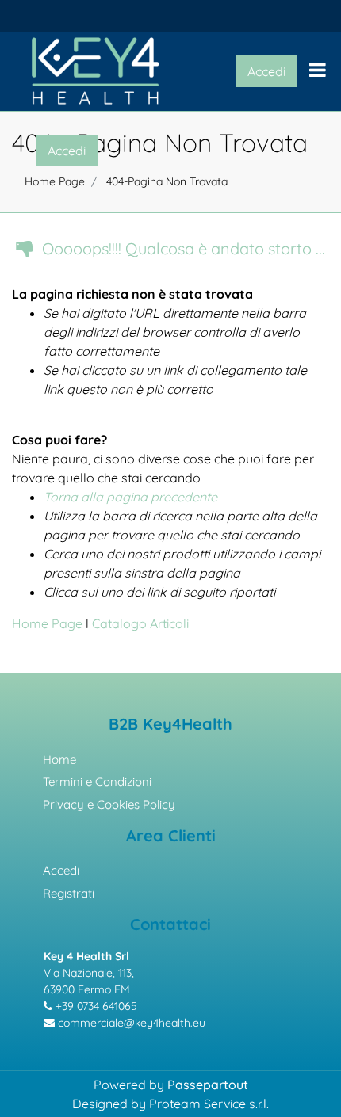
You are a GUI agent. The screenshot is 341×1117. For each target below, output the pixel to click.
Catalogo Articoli (140, 623)
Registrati (68, 893)
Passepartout (207, 1084)
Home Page (49, 623)
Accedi (61, 870)
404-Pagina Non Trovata (167, 181)
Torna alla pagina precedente (130, 497)
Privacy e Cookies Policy (109, 804)
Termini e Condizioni (97, 781)
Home (59, 759)
